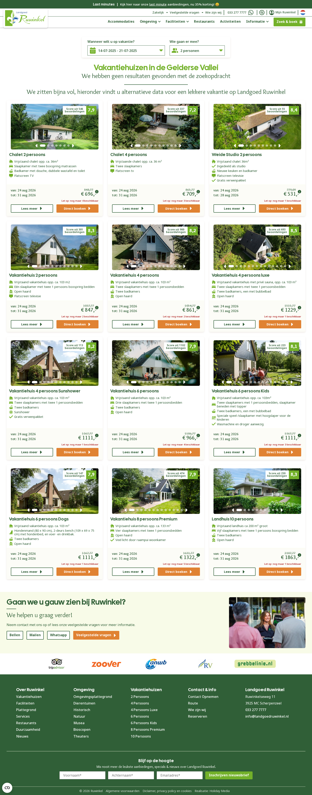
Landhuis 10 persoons (232, 519)
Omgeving (148, 21)
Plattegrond (26, 709)
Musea (78, 723)
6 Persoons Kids (144, 723)
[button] (36, 146)
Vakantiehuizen (29, 696)
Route (193, 703)
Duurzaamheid (28, 729)
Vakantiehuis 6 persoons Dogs (39, 519)
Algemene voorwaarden (122, 791)
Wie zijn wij (213, 12)
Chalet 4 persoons (128, 154)
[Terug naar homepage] (25, 18)
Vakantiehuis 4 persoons (134, 275)
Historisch (81, 709)
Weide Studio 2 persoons (237, 154)
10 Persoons (141, 736)
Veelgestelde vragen (184, 12)
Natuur (79, 716)
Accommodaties (121, 21)
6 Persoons (140, 716)
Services (23, 716)
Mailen (35, 635)
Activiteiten (230, 21)
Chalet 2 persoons (27, 154)
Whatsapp (58, 635)
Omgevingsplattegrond (92, 696)
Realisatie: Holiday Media (212, 791)
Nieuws (22, 736)
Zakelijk (158, 12)
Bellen (15, 635)
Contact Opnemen (203, 696)
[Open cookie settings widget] (7, 788)
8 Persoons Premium (148, 729)
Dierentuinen (84, 703)
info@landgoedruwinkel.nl (267, 716)
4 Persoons (140, 703)
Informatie (255, 21)
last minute (158, 4)
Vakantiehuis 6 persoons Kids (240, 391)
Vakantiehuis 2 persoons (33, 275)
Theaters (81, 736)
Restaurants (204, 21)
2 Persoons (140, 696)
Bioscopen (81, 729)
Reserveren (197, 716)
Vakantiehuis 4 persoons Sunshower (44, 391)
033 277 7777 (237, 12)
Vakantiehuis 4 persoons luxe (241, 275)
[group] (255, 664)
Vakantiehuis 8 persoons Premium (143, 519)
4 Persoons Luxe (144, 709)
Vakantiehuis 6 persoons (134, 391)
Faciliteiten (175, 21)
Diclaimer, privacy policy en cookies (167, 791)
